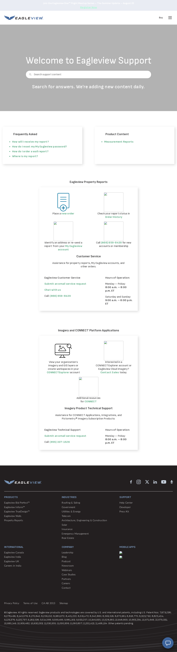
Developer (125, 507)
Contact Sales (110, 372)
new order (67, 213)
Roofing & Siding (71, 503)
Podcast (66, 561)
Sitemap (63, 603)
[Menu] (170, 17)
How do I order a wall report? (30, 151)
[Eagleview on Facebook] (131, 481)
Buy (161, 17)
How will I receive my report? (30, 141)
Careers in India (12, 566)
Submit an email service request (65, 284)
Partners (66, 579)
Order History (113, 217)
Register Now (88, 7)
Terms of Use (30, 603)
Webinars (67, 570)
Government (68, 507)
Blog (64, 557)
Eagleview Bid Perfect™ (17, 503)
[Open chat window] (168, 643)
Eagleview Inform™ (14, 507)
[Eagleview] (23, 18)
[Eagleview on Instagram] (138, 481)
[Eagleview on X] (147, 481)
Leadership (67, 552)
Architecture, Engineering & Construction (84, 520)
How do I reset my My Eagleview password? (39, 146)
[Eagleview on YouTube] (163, 481)
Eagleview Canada (14, 552)
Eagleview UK (11, 561)
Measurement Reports (119, 141)
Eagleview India (12, 557)
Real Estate (68, 538)
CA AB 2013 (48, 603)
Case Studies (69, 574)
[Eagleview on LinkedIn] (155, 481)
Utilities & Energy (71, 511)
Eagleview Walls (12, 516)
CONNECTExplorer (58, 372)
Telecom (66, 516)
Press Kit (124, 511)
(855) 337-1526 (60, 442)
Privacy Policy (11, 603)
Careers (66, 583)
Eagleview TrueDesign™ (17, 511)
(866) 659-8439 (111, 242)
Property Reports (13, 520)
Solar (64, 525)
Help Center (126, 503)
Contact (66, 588)
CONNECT (91, 401)
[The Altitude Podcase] (171, 481)
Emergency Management (75, 534)
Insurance (67, 529)
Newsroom (68, 566)
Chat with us (52, 290)
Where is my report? (25, 156)
